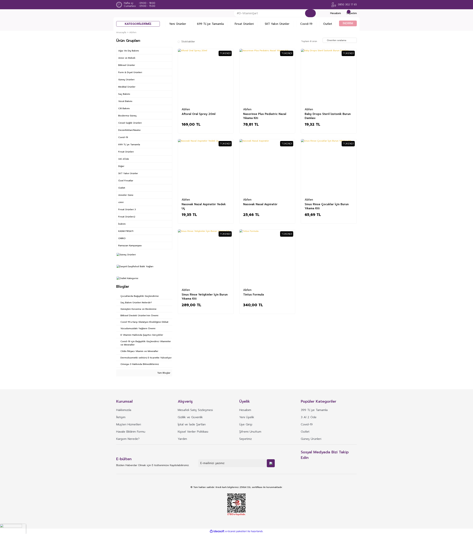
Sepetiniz (245, 439)
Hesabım (245, 410)
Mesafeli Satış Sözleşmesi (195, 410)
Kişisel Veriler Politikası (193, 431)
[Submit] (271, 463)
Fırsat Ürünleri (244, 24)
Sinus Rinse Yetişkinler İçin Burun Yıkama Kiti (205, 296)
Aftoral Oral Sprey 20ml (198, 114)
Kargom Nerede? (127, 439)
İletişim (120, 417)
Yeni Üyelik (246, 417)
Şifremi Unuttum (250, 431)
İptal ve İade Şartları (192, 424)
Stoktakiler (188, 41)
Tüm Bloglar (163, 373)
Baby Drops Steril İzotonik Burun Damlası (328, 116)
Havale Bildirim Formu (130, 431)
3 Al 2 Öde (309, 417)
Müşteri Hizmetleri (128, 424)
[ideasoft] (217, 531)
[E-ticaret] (236, 531)
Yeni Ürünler (177, 24)
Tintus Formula (253, 295)
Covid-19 (306, 24)
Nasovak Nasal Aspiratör (260, 204)
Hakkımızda (123, 410)
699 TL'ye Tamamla (210, 24)
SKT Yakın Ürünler (277, 24)
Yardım (182, 439)
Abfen (132, 32)
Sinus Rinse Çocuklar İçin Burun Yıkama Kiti (327, 206)
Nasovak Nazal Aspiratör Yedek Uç (204, 206)
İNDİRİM (348, 23)
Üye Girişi (245, 424)
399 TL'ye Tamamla (314, 410)
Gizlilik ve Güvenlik (190, 417)
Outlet (327, 24)
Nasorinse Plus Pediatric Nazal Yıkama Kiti (264, 116)
